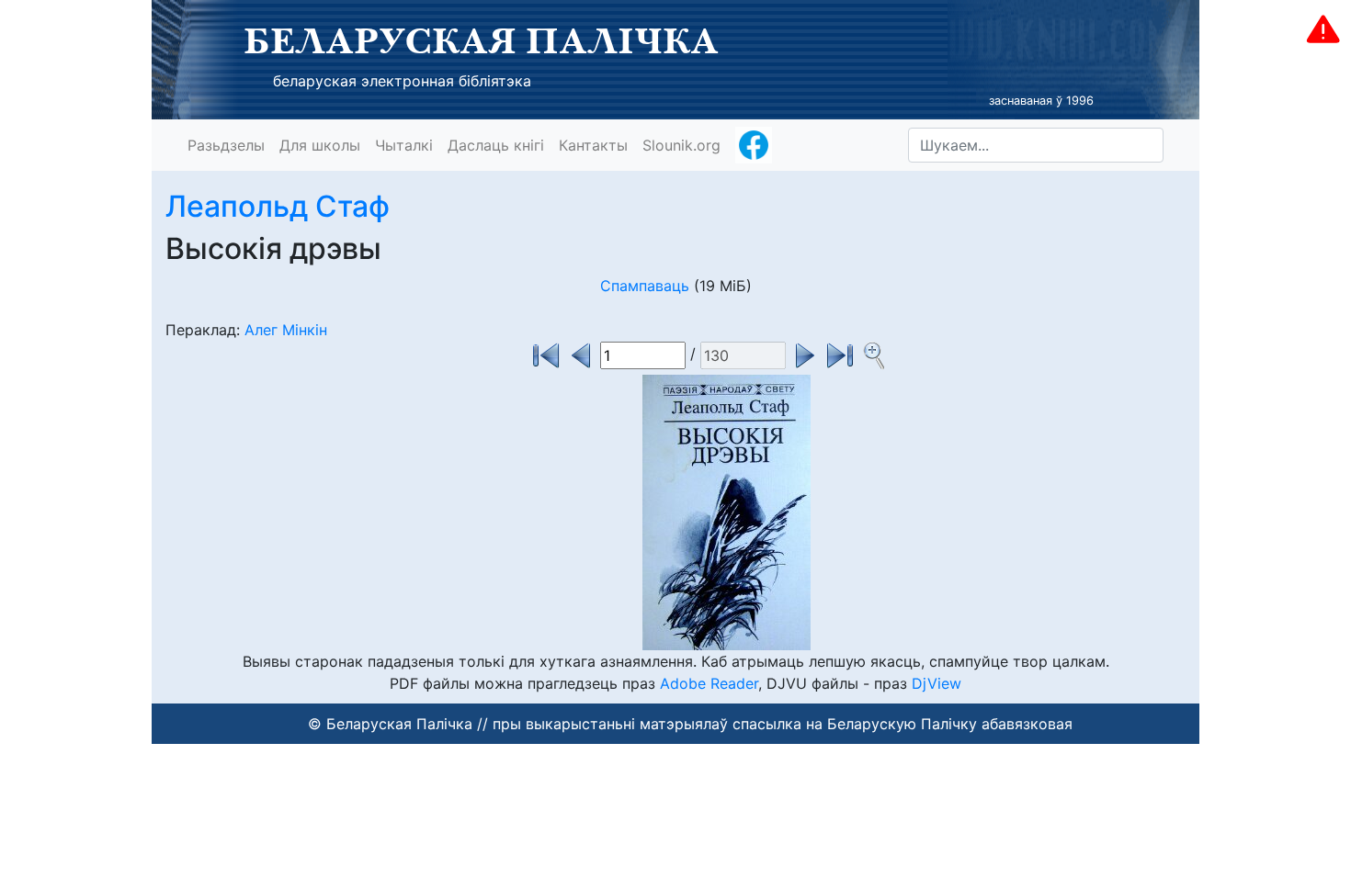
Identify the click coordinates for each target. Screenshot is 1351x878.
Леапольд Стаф (277, 206)
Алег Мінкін (285, 330)
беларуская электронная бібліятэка (402, 81)
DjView (936, 683)
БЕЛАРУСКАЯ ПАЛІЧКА (481, 40)
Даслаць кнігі (496, 145)
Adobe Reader (709, 683)
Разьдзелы (226, 145)
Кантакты (593, 145)
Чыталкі (404, 145)
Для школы (319, 145)
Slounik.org (681, 145)
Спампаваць (644, 285)
